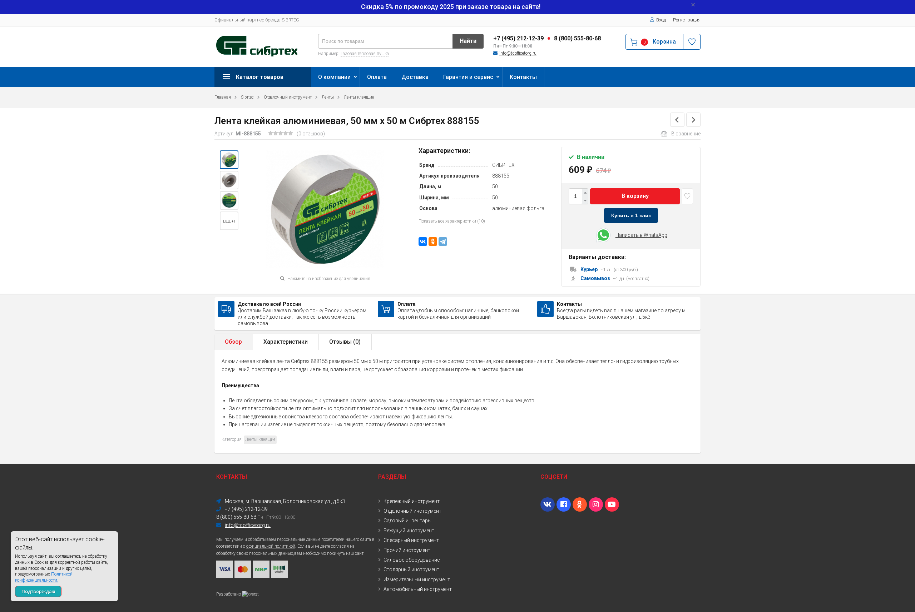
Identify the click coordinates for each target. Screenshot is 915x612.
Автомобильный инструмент (418, 589)
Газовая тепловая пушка (365, 53)
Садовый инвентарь (407, 520)
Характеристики (285, 341)
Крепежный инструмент (412, 501)
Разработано (229, 594)
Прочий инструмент (407, 550)
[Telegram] (443, 241)
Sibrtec (247, 97)
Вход (661, 20)
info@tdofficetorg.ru (517, 53)
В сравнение (686, 133)
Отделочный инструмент (288, 97)
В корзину (635, 196)
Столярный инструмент (411, 569)
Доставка (415, 77)
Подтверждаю (38, 591)
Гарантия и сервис (468, 77)
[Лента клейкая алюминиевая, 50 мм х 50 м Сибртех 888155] (229, 159)
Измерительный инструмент (417, 579)
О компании (334, 77)
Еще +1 (229, 221)
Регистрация (687, 20)
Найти (468, 41)
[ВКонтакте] (423, 241)
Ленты (328, 97)
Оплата (377, 77)
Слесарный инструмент (411, 540)
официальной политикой (270, 546)
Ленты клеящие (359, 97)
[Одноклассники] (433, 241)
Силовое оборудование (412, 560)
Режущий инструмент (409, 530)
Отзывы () (345, 341)
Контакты (523, 77)
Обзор (233, 341)
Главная (222, 97)
